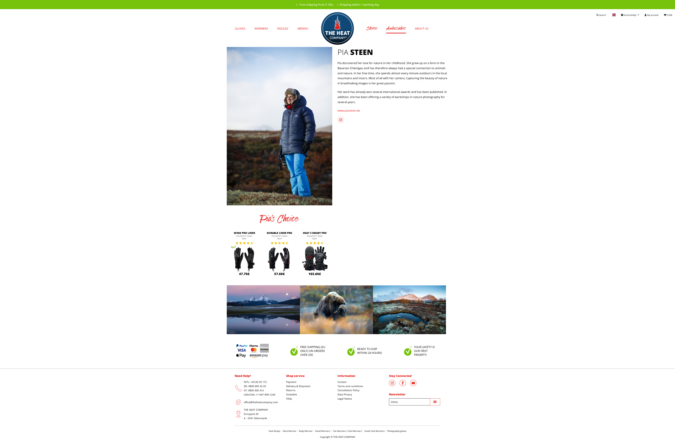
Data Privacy (345, 394)
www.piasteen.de (349, 110)
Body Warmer (306, 431)
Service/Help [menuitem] (630, 15)
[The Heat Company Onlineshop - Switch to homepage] (337, 28)
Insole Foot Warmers (374, 431)
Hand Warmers (322, 431)
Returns (290, 390)
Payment (291, 382)
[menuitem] (651, 15)
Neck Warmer (289, 431)
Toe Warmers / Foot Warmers (347, 431)
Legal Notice (345, 398)
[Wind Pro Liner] (244, 259)
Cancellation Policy (348, 390)
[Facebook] (405, 385)
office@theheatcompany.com (261, 402)
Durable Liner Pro (279, 233)
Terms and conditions (350, 386)
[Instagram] (394, 385)
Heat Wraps (274, 431)
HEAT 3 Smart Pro (315, 233)
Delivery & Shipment (298, 386)
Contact (342, 382)
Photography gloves (397, 431)
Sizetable (291, 394)
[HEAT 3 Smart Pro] (314, 259)
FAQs (289, 398)
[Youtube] (415, 385)
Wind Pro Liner (244, 233)
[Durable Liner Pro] (279, 259)
